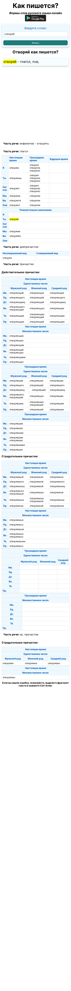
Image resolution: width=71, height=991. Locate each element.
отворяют (14, 205)
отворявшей (36, 385)
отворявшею (37, 402)
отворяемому (17, 486)
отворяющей (37, 297)
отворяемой (36, 481)
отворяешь (15, 178)
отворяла (35, 167)
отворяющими (17, 357)
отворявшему (17, 389)
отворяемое (56, 477)
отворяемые (16, 519)
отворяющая (37, 292)
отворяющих (16, 340)
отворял (34, 165)
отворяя (7, 257)
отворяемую (37, 492)
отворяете (15, 200)
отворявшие (16, 423)
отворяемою (37, 498)
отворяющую (37, 308)
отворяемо (54, 663)
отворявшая (36, 380)
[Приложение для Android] (35, 20)
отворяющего (17, 297)
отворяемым (16, 499)
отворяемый (16, 477)
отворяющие (16, 335)
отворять (43, 143)
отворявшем (16, 409)
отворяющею (37, 314)
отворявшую (37, 396)
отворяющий (16, 292)
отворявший (16, 380)
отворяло (35, 170)
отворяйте (15, 236)
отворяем (14, 195)
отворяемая (36, 477)
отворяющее (57, 292)
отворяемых (16, 524)
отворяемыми (17, 541)
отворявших (16, 428)
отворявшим (16, 403)
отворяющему (17, 302)
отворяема (31, 663)
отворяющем (16, 321)
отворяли (35, 195)
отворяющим (16, 315)
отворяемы (9, 677)
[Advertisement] (35, 104)
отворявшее (56, 380)
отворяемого (16, 481)
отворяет (14, 188)
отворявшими (17, 445)
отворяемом (16, 505)
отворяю (14, 167)
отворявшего (16, 385)
